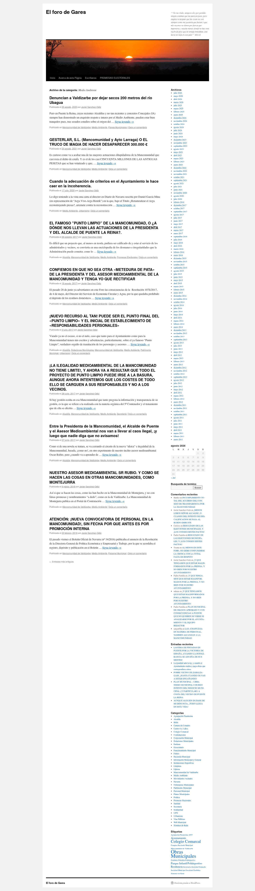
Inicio (52, 77)
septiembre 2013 (180, 339)
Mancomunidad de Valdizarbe (76, 127)
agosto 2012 (179, 380)
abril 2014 (178, 317)
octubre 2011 (179, 411)
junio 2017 (178, 220)
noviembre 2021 (180, 174)
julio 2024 (178, 130)
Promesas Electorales (127, 257)
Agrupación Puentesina (183, 716)
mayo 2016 (178, 242)
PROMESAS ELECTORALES (115, 77)
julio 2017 (178, 217)
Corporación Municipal (183, 737)
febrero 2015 (179, 289)
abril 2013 (178, 355)
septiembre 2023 (180, 145)
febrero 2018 (179, 202)
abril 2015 (178, 283)
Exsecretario (179, 747)
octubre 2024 (179, 124)
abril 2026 (178, 99)
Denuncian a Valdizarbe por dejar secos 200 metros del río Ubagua (100, 100)
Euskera (177, 744)
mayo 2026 (178, 96)
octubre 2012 (179, 373)
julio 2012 (178, 383)
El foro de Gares (66, 11)
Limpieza (177, 766)
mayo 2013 (178, 352)
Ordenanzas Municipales (184, 784)
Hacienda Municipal (182, 756)
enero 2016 (178, 255)
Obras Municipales (183, 853)
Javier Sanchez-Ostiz (91, 106)
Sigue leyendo (124, 121)
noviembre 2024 (180, 121)
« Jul (173, 477)
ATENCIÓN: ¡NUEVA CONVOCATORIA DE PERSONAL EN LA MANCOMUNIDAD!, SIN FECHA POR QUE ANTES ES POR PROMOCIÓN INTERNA (101, 523)
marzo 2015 (178, 286)
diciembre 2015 (180, 258)
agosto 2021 (179, 183)
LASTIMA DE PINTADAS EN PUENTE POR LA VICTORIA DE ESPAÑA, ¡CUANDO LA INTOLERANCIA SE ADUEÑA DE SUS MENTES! (189, 653)
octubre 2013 (179, 336)
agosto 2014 (179, 305)
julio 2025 (178, 105)
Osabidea (174, 860)
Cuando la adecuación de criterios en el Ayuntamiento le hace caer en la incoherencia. (104, 183)
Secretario (187, 867)
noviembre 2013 (180, 333)
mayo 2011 (178, 426)
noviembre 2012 (180, 370)
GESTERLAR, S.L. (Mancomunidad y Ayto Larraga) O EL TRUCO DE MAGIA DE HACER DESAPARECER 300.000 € (98, 142)
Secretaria (122, 413)
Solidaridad (178, 809)
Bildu (176, 722)
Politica (177, 797)
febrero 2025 (179, 111)
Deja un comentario (137, 127)
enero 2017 (178, 233)
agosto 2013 (179, 342)
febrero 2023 (179, 161)
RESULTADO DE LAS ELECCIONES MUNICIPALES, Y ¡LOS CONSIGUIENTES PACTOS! (189, 528)
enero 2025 (178, 114)
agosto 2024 (179, 127)
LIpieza (177, 769)
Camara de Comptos (182, 725)
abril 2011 (178, 430)
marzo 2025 (178, 108)
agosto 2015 (179, 270)
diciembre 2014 (180, 295)
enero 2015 (178, 292)
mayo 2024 (178, 136)
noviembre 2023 (180, 142)
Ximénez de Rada (181, 825)
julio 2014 (178, 308)
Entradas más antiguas (61, 561)
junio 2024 (178, 133)
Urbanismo (84, 210)
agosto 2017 (179, 214)
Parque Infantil (179, 863)
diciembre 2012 (180, 367)
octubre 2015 (179, 264)
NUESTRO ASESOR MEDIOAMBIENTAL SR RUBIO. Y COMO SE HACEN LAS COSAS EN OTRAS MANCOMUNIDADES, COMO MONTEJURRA (104, 477)
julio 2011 (178, 420)
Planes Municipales (117, 127)
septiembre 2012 (180, 377)
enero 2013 (178, 364)
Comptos (174, 845)
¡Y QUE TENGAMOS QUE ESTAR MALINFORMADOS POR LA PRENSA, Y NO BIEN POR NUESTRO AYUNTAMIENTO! (189, 566)
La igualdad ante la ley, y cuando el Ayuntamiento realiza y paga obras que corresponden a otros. (189, 666)
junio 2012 (178, 386)
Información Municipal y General (187, 759)
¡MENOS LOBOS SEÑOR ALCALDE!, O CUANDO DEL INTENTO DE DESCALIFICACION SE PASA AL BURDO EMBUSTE (189, 516)
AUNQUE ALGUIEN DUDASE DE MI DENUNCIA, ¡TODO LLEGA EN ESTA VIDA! (189, 703)
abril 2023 (178, 155)
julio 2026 (178, 92)
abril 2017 (178, 227)
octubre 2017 (179, 208)
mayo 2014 (178, 314)
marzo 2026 (178, 102)
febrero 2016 (179, 252)
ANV (191, 835)
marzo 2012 (178, 395)
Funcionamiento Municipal (185, 750)
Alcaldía (66, 257)
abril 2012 (178, 392)
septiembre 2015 (180, 267)
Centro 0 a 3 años (181, 728)
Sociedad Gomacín (199, 867)
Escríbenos (90, 77)
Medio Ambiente (99, 127)
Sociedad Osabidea (193, 870)
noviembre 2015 (180, 261)
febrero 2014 (179, 323)
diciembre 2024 (180, 117)
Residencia (177, 866)
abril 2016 (178, 245)
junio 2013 (178, 348)
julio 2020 (178, 199)
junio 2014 (178, 311)
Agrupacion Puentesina (179, 835)
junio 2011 (178, 423)
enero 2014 (178, 327)
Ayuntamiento (178, 838)
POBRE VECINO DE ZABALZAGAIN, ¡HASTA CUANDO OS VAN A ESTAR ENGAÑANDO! (190, 675)
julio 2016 (178, 239)
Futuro (176, 753)
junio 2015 (178, 277)
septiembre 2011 (180, 414)
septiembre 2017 (180, 211)
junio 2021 (178, 189)
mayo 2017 (178, 224)
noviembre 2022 (180, 170)
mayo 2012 (178, 389)
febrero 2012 (179, 398)
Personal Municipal (117, 553)
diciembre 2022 (180, 167)
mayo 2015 (178, 280)
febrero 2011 (179, 436)
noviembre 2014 (180, 298)
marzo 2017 (178, 230)
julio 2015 (178, 273)
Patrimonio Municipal (183, 787)
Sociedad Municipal (178, 870)
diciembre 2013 (180, 330)
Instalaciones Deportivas (184, 762)
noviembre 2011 (180, 408)
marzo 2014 (178, 320)
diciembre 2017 (180, 205)
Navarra (177, 781)
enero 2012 (178, 401)
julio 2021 (178, 186)
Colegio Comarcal (181, 731)
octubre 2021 (179, 177)
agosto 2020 (179, 195)
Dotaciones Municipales (82, 349)
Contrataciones (180, 734)
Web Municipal (180, 822)
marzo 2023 (178, 158)
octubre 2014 (179, 302)
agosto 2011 (179, 417)
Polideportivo (195, 863)
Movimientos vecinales (183, 778)
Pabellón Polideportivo (186, 860)
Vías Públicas (179, 819)
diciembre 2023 (180, 139)
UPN (176, 812)
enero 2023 (178, 164)
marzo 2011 (178, 433)
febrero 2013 (179, 361)
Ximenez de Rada (177, 873)
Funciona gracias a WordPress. (187, 882)
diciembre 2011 (180, 405)
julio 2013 (178, 345)
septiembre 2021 (180, 180)
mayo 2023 (178, 152)
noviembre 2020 (180, 192)
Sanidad (177, 803)
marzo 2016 (178, 249)
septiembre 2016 (180, 236)
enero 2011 (178, 439)
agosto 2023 (179, 149)
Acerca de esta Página (70, 77)
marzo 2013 (178, 358)
